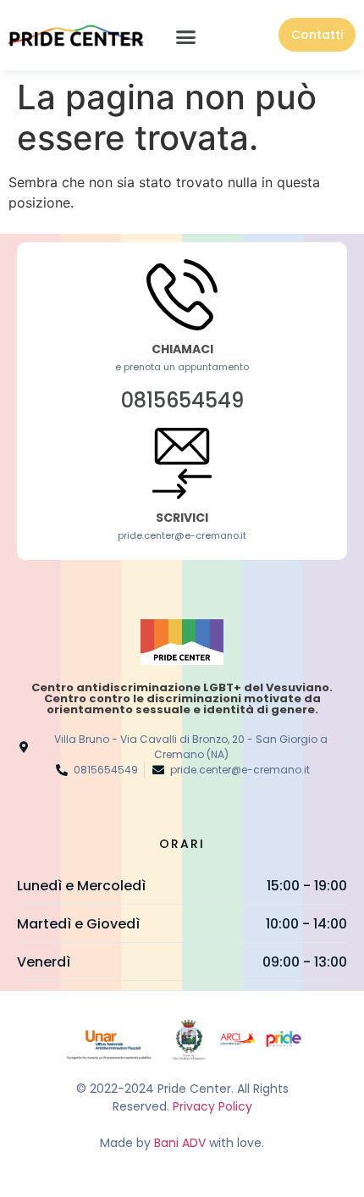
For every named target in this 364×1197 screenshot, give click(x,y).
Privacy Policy (212, 1106)
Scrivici (182, 517)
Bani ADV (180, 1142)
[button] (186, 37)
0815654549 (182, 400)
